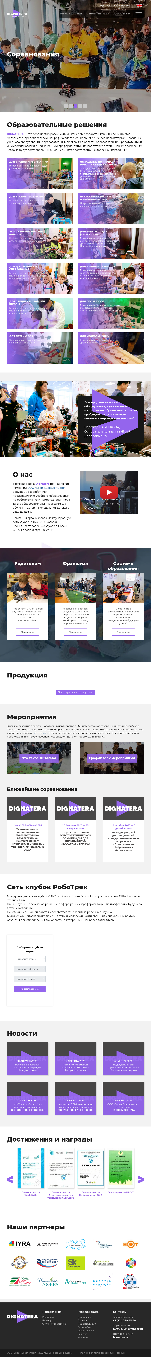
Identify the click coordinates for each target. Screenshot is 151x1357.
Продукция (27, 675)
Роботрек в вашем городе (54, 54)
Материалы (120, 1337)
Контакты (83, 1337)
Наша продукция (87, 1323)
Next (141, 1179)
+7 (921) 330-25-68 (124, 1320)
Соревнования (86, 1330)
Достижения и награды (49, 1139)
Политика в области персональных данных (101, 1353)
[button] (11, 56)
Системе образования (54, 1323)
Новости (22, 1033)
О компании (84, 1317)
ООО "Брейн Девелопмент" (46, 487)
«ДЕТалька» (41, 733)
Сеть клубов (84, 1327)
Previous (10, 1179)
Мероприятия (32, 717)
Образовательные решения (57, 125)
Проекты (82, 1320)
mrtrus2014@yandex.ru (128, 1328)
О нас (23, 474)
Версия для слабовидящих (114, 5)
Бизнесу (46, 1320)
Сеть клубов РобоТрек (47, 887)
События (82, 1334)
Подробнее (27, 632)
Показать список (29, 989)
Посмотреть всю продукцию (75, 692)
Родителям (48, 1317)
